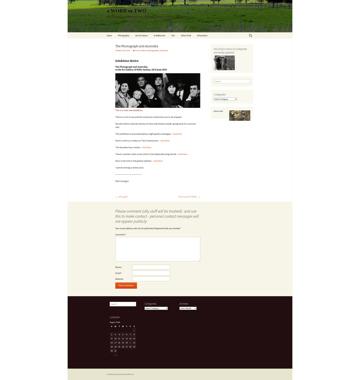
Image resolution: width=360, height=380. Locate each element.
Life (173, 35)
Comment (121, 234)
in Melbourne (159, 35)
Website (119, 279)
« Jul (115, 355)
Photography (123, 35)
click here (177, 133)
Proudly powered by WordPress (120, 374)
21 (130, 342)
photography (153, 50)
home (109, 35)
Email (118, 273)
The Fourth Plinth (189, 196)
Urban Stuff (186, 35)
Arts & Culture (141, 35)
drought (121, 196)
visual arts (164, 50)
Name (118, 267)
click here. (158, 160)
